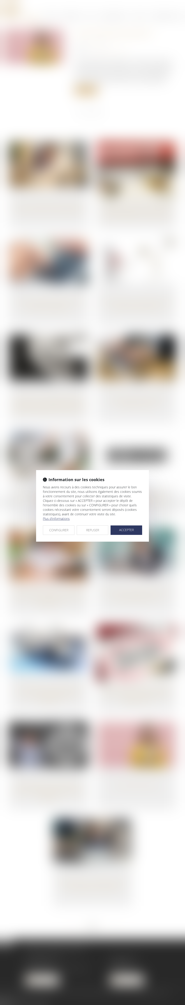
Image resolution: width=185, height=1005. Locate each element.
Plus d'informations (56, 518)
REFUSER (92, 530)
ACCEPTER (126, 530)
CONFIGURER (58, 530)
